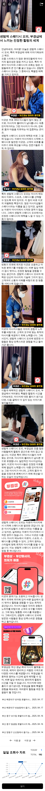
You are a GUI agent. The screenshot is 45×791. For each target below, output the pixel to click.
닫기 (22, 786)
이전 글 (27, 740)
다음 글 (17, 740)
